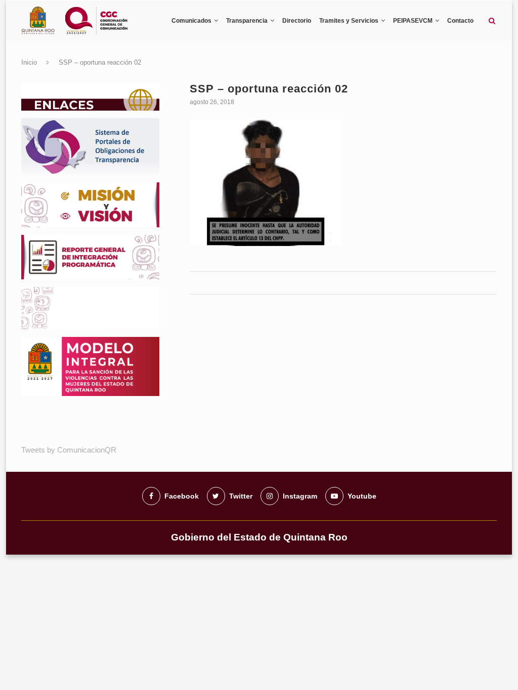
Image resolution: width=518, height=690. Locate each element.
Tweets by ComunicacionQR (68, 450)
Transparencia (247, 20)
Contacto (460, 20)
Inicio (29, 62)
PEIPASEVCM (413, 20)
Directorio (296, 20)
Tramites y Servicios (348, 20)
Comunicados (191, 20)
